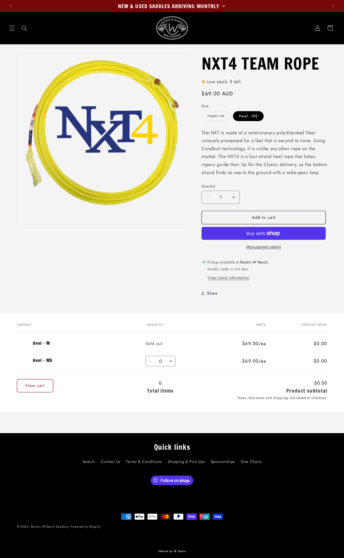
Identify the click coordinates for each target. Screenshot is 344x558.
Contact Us (110, 462)
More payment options (263, 246)
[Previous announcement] (11, 6)
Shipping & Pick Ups (186, 462)
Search (89, 462)
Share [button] (212, 293)
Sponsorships (223, 462)
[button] (12, 28)
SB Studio (180, 551)
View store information (228, 278)
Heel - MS (248, 116)
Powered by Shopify (85, 526)
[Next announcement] (333, 6)
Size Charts (251, 462)
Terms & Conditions (144, 462)
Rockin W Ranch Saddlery (50, 526)
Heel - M (218, 117)
